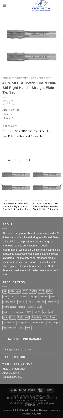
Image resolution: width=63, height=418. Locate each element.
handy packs (9, 302)
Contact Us (32, 405)
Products (23, 400)
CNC (5, 296)
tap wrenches (9, 328)
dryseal (44, 296)
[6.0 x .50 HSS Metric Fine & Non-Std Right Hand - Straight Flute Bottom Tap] (47, 181)
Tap (49, 322)
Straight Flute (37, 136)
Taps (56, 322)
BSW (49, 291)
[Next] (60, 191)
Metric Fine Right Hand (19, 136)
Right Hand (23, 317)
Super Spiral (38, 322)
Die (12, 296)
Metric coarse (9, 307)
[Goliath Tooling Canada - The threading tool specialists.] (41, 5)
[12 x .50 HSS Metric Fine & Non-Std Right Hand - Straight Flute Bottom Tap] (16, 181)
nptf (51, 312)
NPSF (37, 312)
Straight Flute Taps (15, 78)
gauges (53, 296)
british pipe (14, 291)
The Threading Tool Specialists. (31, 396)
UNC (21, 328)
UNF (28, 328)
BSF (25, 291)
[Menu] (4, 5)
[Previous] (2, 191)
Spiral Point (8, 322)
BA (4, 291)
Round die (36, 317)
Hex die (22, 302)
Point (12, 317)
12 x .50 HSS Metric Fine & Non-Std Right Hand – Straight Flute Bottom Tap (15, 206)
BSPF (33, 291)
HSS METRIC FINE (41, 78)
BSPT (41, 291)
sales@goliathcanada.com (17, 349)
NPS (29, 312)
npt (44, 312)
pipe (5, 317)
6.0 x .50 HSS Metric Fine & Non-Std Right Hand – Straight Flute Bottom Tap (46, 206)
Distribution (38, 400)
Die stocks (22, 296)
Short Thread (50, 317)
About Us (51, 398)
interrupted (53, 302)
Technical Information (22, 403)
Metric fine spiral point (13, 312)
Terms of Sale (46, 403)
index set (40, 302)
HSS (31, 302)
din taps (33, 296)
